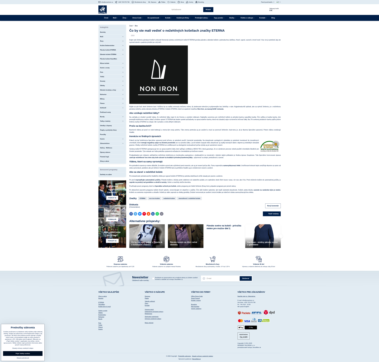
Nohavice (101, 317)
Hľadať (208, 9)
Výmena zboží (149, 309)
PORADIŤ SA (112, 241)
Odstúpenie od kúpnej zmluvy (154, 311)
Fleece (100, 327)
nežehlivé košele (169, 198)
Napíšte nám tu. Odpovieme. (247, 296)
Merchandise (195, 306)
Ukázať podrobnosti (23, 358)
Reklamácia (148, 313)
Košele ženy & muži (104, 306)
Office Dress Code (197, 296)
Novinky (100, 298)
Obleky (100, 312)
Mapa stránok (149, 323)
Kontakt (147, 305)
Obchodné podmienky (152, 316)
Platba (147, 298)
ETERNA (142, 198)
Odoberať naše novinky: (140, 280)
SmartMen (101, 304)
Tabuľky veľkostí (150, 301)
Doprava (147, 296)
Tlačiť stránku (273, 214)
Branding (194, 304)
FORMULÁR (112, 219)
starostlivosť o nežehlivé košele (189, 198)
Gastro (100, 329)
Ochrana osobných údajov (153, 318)
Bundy (100, 319)
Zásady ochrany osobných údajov (202, 356)
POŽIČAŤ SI (112, 198)
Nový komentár (273, 206)
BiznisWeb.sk (196, 359)
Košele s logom (196, 300)
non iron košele (154, 198)
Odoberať (245, 278)
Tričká (100, 325)
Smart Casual (195, 298)
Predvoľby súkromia (184, 356)
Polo (99, 323)
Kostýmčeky (102, 315)
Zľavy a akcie (102, 296)
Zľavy (146, 303)
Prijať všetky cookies (23, 353)
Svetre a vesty (102, 310)
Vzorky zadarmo (196, 308)
